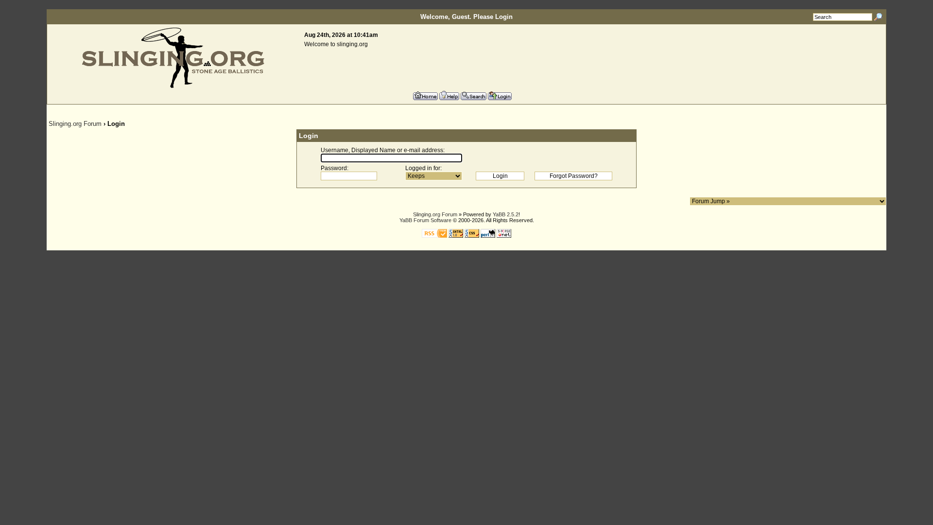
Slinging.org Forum (75, 123)
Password (334, 168)
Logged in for (422, 168)
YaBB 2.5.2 (505, 214)
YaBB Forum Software (425, 220)
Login (504, 16)
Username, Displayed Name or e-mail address (382, 150)
